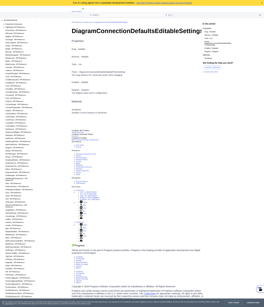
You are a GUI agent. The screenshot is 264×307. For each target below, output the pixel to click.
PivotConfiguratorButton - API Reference (20, 281)
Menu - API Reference (13, 238)
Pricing (78, 147)
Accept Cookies (233, 303)
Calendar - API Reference (14, 67)
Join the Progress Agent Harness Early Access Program (164, 3)
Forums (78, 161)
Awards (78, 260)
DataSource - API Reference (15, 129)
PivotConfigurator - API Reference (17, 278)
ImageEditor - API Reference (15, 210)
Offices (78, 268)
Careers (79, 266)
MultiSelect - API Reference (15, 244)
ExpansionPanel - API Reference (17, 172)
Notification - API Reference (15, 250)
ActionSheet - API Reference (15, 30)
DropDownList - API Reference (16, 163)
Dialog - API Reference (13, 151)
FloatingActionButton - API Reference (19, 189)
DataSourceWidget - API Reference (18, 132)
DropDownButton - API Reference (17, 160)
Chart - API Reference (13, 76)
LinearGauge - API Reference (16, 216)
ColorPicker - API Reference (15, 120)
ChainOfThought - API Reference (17, 73)
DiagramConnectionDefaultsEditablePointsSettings (102, 72)
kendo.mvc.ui (88, 22)
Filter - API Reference (13, 183)
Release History (82, 159)
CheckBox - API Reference (15, 89)
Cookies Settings (253, 303)
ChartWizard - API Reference (16, 83)
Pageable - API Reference (15, 262)
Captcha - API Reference (14, 70)
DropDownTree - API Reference (17, 166)
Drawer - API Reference (14, 157)
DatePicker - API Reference (15, 138)
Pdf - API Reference (12, 272)
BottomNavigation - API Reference (18, 55)
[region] (132, 303)
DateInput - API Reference (15, 135)
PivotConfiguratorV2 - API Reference (18, 284)
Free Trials (80, 145)
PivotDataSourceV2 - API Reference (18, 296)
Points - (75, 72)
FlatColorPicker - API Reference (17, 186)
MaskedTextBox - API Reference (17, 231)
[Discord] (81, 219)
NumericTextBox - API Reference (17, 253)
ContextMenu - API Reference (16, 126)
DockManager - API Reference (16, 154)
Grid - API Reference (13, 199)
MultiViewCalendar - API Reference (18, 247)
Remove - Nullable (80, 57)
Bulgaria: (89, 198)
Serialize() (76, 109)
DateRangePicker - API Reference (18, 141)
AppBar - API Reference (14, 36)
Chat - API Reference (13, 86)
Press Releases (81, 262)
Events (78, 172)
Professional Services (84, 167)
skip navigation (77, 11)
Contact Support (212, 67)
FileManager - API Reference (16, 175)
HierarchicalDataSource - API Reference (16, 206)
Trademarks (150, 293)
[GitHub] (81, 216)
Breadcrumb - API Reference (15, 58)
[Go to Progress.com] (78, 246)
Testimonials (80, 183)
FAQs (78, 174)
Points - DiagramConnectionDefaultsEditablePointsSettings (217, 43)
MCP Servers (76, 140)
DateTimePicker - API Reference (17, 144)
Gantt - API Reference (13, 196)
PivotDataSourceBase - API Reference (19, 293)
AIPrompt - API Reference (14, 33)
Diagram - (76, 90)
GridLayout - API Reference (15, 202)
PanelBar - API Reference (14, 269)
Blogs (78, 163)
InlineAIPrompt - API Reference (16, 213)
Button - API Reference (13, 61)
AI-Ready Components (90, 140)
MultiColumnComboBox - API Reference (20, 241)
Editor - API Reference (13, 169)
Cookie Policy (9, 304)
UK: (88, 194)
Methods (77, 101)
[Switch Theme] (260, 15)
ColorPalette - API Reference (16, 117)
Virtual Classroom (82, 171)
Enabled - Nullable (80, 82)
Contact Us (80, 190)
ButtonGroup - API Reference (16, 64)
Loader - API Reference (14, 225)
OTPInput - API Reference (14, 259)
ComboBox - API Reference (15, 123)
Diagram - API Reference (14, 148)
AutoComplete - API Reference (16, 43)
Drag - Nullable (78, 49)
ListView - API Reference (14, 222)
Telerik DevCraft (77, 132)
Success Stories (82, 181)
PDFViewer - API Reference (15, 275)
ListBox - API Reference (14, 219)
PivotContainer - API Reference (16, 287)
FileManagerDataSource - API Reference (16, 179)
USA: (88, 192)
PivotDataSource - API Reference (17, 290)
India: (88, 196)
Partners (79, 169)
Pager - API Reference (13, 265)
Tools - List (77, 64)
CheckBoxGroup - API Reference (17, 92)
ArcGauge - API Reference (15, 39)
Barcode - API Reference (14, 52)
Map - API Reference (13, 228)
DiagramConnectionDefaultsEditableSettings (111, 22)
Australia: (90, 199)
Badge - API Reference (13, 49)
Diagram (85, 90)
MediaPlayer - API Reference (16, 235)
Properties (78, 41)
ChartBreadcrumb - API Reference (17, 80)
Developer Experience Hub (86, 154)
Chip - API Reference (13, 98)
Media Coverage (82, 264)
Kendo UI (75, 136)
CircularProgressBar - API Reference (18, 107)
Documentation (81, 158)
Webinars (79, 165)
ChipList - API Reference (14, 101)
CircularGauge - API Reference (16, 104)
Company (79, 257)
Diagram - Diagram (211, 51)
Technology (80, 259)
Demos (78, 156)
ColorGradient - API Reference (16, 114)
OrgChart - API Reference (14, 256)
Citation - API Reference (14, 110)
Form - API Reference (13, 193)
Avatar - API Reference (13, 46)
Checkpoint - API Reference (15, 95)
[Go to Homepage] (83, 11)
